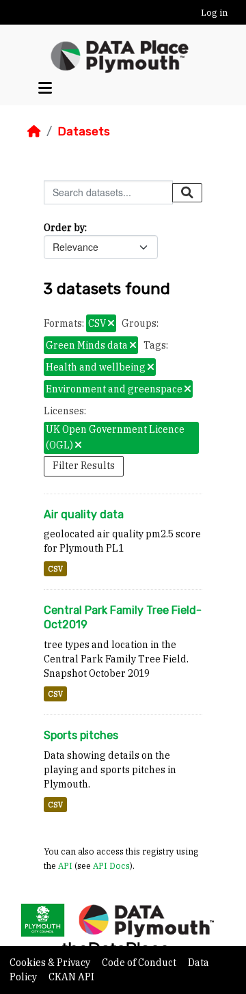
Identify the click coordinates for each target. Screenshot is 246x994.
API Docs (111, 865)
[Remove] (111, 324)
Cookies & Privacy (51, 962)
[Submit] (187, 192)
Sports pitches (81, 735)
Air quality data (84, 514)
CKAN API (71, 977)
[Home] (34, 131)
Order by (64, 227)
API (65, 865)
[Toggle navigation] (45, 88)
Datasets (83, 131)
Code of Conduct (140, 962)
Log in (214, 12)
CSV (55, 569)
